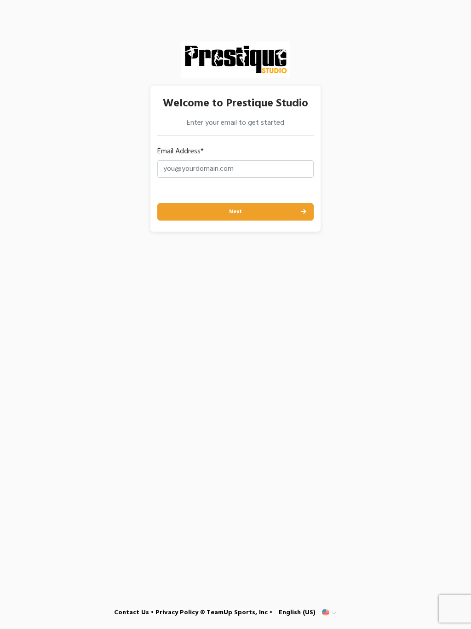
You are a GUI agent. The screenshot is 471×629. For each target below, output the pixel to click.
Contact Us (131, 612)
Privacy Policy (176, 612)
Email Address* (180, 151)
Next (235, 211)
